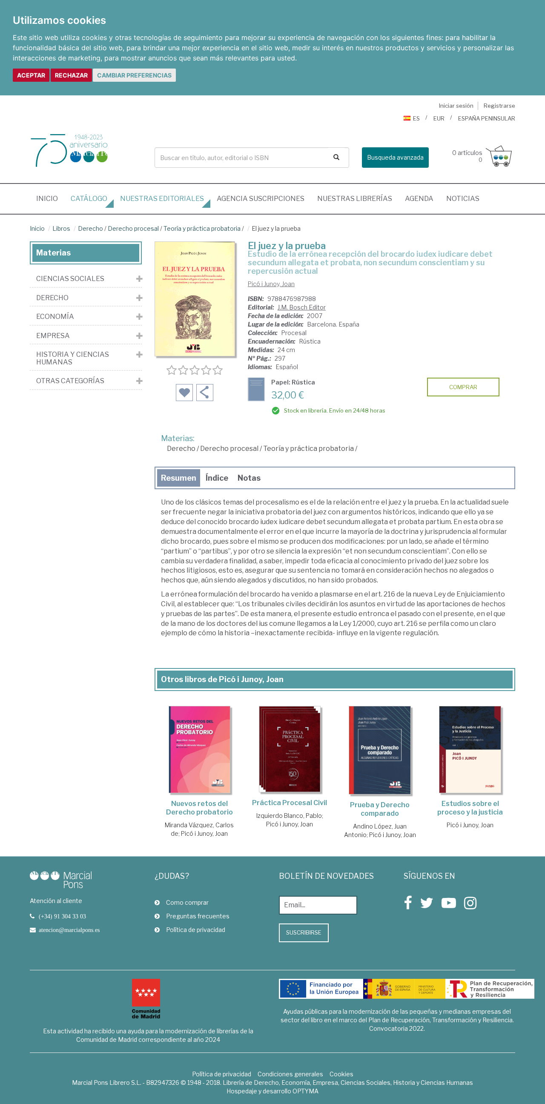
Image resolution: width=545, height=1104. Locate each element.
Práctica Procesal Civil (289, 803)
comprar (463, 387)
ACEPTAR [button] (31, 75)
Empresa (53, 336)
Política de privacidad (195, 929)
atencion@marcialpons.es (69, 930)
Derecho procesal (133, 228)
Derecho (90, 228)
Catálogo (89, 199)
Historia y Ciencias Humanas (72, 358)
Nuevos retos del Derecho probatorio (199, 808)
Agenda (419, 199)
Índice (217, 477)
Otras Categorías (70, 381)
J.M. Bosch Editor (302, 307)
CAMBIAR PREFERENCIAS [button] (134, 75)
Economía (55, 317)
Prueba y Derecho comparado (380, 809)
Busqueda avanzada (395, 157)
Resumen (178, 477)
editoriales (162, 199)
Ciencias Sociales (70, 279)
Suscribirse (303, 932)
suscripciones (260, 199)
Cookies (341, 1074)
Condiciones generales (290, 1074)
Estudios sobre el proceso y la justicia (470, 808)
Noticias (462, 199)
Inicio (50, 198)
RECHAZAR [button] (71, 75)
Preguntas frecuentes (197, 916)
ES (416, 118)
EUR (439, 118)
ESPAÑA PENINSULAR (486, 118)
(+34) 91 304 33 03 (62, 916)
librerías (354, 199)
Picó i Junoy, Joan (271, 283)
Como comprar (187, 902)
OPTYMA (305, 1091)
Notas (249, 477)
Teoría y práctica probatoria (202, 228)
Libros (61, 228)
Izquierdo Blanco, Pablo (289, 815)
